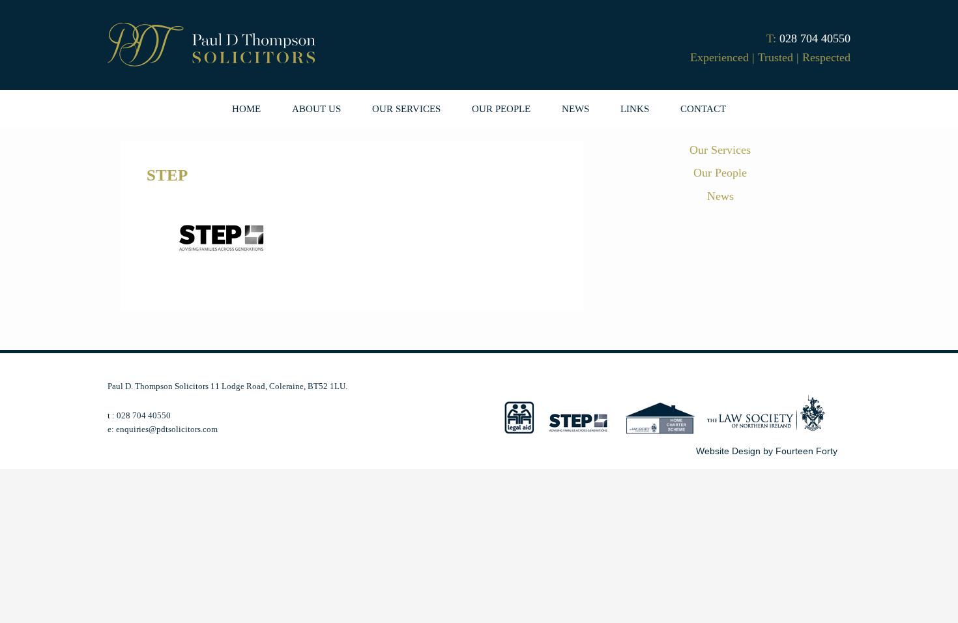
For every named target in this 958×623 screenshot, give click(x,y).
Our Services (720, 149)
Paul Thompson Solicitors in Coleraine (212, 46)
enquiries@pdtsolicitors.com (167, 429)
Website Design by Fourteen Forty (766, 451)
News (720, 196)
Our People (720, 172)
